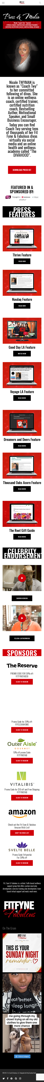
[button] (3, 3)
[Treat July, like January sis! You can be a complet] (22, 1033)
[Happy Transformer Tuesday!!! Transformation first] (22, 992)
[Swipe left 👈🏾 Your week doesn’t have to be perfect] (22, 952)
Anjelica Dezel (32, 1073)
